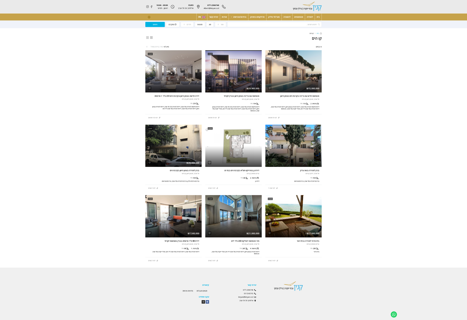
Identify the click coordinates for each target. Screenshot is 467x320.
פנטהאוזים (298, 17)
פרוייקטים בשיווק (257, 17)
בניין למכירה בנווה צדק (309, 170)
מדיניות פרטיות (188, 291)
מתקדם (172, 24)
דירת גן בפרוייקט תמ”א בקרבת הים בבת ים (242, 170)
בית (318, 17)
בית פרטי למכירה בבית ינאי (308, 241)
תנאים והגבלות (202, 291)
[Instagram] (203, 302)
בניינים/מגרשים (239, 17)
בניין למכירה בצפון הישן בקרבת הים (184, 170)
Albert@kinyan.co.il (211, 8)
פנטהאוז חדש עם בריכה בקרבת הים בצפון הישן (299, 96)
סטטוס (199, 24)
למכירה (310, 17)
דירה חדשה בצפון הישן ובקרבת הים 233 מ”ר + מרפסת (177, 96)
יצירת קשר (213, 17)
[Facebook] (207, 302)
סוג (210, 24)
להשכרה (287, 17)
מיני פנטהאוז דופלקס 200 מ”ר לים (245, 241)
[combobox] (220, 24)
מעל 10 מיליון (274, 17)
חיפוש (155, 24)
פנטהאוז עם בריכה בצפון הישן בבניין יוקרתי (241, 96)
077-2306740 (213, 5)
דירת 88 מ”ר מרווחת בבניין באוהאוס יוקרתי (182, 241)
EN (199, 17)
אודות (224, 17)
